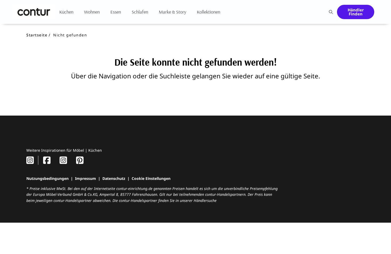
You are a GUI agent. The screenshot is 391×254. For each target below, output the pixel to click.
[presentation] (330, 12)
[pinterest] (80, 160)
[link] (66, 12)
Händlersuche (205, 200)
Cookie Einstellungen (151, 178)
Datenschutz (113, 178)
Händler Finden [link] (356, 11)
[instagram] (30, 160)
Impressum (85, 178)
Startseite (36, 34)
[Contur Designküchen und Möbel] (34, 12)
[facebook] (47, 160)
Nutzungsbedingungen (47, 178)
